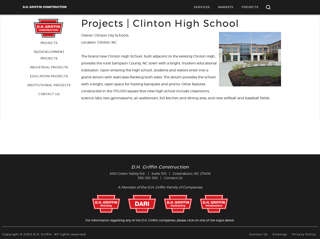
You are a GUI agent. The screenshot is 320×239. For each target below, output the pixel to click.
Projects (250, 7)
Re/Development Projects (49, 55)
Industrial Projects (49, 67)
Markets (225, 7)
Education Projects (49, 76)
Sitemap (280, 234)
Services (202, 7)
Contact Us (49, 94)
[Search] (264, 6)
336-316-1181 (148, 178)
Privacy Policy (304, 234)
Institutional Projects (49, 85)
